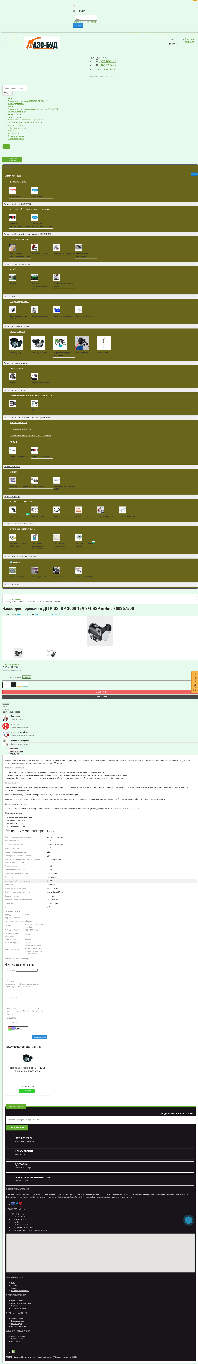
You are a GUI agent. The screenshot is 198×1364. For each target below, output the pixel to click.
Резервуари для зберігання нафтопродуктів (20, 255)
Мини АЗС (11, 106)
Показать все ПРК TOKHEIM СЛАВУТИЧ (17, 204)
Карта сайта (15, 1342)
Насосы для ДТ (16, 353)
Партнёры (15, 1306)
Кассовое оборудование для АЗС (85, 544)
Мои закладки (16, 1324)
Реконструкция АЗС (39, 577)
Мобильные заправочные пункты (63, 285)
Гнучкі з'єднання (38, 486)
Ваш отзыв (11, 981)
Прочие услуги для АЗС (84, 577)
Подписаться (18, 1127)
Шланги (56, 516)
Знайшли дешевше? (12, 664)
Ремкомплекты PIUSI (127, 516)
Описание (14, 748)
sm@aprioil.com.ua (106, 69)
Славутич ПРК (37, 196)
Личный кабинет (17, 1318)
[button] (194, 682)
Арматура (13, 472)
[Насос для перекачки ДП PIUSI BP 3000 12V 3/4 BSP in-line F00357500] (100, 631)
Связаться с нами (18, 1336)
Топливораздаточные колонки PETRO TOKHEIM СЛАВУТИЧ (28, 101)
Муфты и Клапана (38, 516)
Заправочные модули (40, 316)
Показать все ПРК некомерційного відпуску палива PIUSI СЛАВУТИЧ (27, 234)
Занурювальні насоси (15, 125)
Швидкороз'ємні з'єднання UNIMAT (64, 487)
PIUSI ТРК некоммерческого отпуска (20, 225)
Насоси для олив (17, 367)
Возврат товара (17, 1339)
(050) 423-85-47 (107, 61)
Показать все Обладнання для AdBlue (17, 326)
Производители (17, 1300)
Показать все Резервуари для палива (17, 264)
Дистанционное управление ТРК (60, 545)
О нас (13, 1283)
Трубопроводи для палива (17, 128)
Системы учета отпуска (16, 139)
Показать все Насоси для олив (14, 390)
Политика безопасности (20, 1291)
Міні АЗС (14, 268)
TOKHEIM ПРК (15, 196)
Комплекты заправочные (63, 316)
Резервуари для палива (16, 104)
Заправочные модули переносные (62, 354)
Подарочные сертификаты (21, 1303)
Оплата (14, 1288)
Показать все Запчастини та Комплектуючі (19, 524)
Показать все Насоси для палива (15, 363)
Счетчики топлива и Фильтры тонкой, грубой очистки (26, 120)
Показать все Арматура (12, 497)
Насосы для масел (14, 117)
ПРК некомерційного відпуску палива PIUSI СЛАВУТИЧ (31, 208)
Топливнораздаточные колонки (18, 317)
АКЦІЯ (20, 174)
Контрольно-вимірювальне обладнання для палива (25, 123)
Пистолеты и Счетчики (84, 316)
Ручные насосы (103, 353)
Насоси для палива (18, 330)
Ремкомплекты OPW (105, 516)
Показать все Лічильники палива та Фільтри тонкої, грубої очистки (27, 417)
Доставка (14, 1285)
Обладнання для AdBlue (19, 302)
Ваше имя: (11, 970)
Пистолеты (19, 515)
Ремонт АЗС (58, 577)
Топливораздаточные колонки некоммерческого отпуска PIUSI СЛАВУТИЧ (33, 109)
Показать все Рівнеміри (12, 467)
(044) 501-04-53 (107, 65)
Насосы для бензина (39, 353)
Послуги (17, 561)
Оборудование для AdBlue (17, 112)
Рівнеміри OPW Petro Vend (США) (19, 458)
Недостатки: (11, 1008)
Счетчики (13, 410)
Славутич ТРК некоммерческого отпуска (42, 225)
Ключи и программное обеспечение (18, 545)
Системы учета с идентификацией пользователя (38, 546)
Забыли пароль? (91, 22)
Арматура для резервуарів (64, 254)
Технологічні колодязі (40, 254)
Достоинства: (12, 997)
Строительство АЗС (17, 577)
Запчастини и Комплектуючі (17, 136)
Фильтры (35, 410)
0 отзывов (56, 614)
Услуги (10, 141)
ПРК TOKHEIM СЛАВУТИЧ (18, 182)
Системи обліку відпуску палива (22, 529)
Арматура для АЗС (14, 133)
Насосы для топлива (15, 114)
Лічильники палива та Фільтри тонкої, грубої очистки (31, 395)
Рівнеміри (11, 131)
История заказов (17, 1321)
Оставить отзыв (40, 1037)
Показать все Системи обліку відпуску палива (20, 556)
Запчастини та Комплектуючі (22, 501)
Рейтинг (10, 1011)
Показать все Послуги (11, 584)
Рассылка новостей (18, 1326)
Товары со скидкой (18, 1309)
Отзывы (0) (14, 754)
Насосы (13, 383)
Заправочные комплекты (41, 383)
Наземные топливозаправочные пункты (40, 286)
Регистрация (78, 22)
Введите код (13, 1022)
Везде (10, 98)
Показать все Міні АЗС (11, 297)
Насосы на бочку (82, 353)
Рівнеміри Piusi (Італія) (40, 456)
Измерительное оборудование (82, 255)
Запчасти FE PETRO (83, 516)
